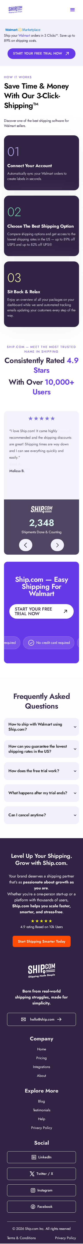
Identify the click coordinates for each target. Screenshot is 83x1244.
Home (41, 1049)
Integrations (41, 1067)
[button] (76, 9)
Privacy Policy (41, 1128)
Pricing (41, 1058)
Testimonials (41, 1110)
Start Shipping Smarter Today (41, 941)
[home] (12, 9)
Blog (41, 1101)
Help (41, 1119)
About (41, 1076)
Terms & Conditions (21, 1238)
